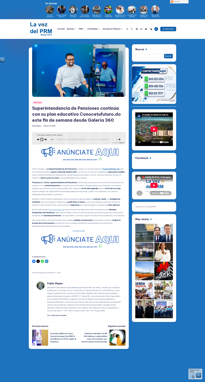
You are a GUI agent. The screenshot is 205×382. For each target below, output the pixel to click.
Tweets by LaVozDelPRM (145, 206)
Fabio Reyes (55, 283)
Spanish (176, 1)
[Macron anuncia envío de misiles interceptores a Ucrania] (144, 309)
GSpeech (121, 142)
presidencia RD (79, 231)
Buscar (139, 49)
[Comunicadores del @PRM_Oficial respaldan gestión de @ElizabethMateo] (163, 252)
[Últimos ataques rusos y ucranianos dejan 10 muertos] (144, 233)
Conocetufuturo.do (56, 209)
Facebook (141, 158)
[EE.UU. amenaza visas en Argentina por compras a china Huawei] (163, 271)
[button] (168, 29)
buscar (168, 56)
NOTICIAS (37, 102)
